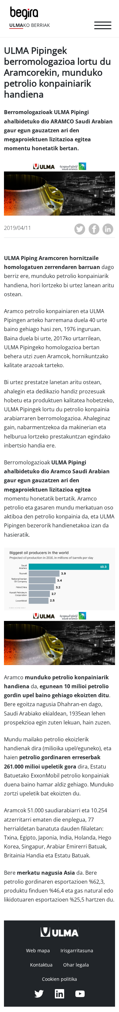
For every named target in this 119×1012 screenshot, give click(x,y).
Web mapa (38, 950)
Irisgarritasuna (76, 950)
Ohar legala (76, 965)
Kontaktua (41, 965)
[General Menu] (102, 26)
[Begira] (25, 12)
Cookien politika (59, 979)
